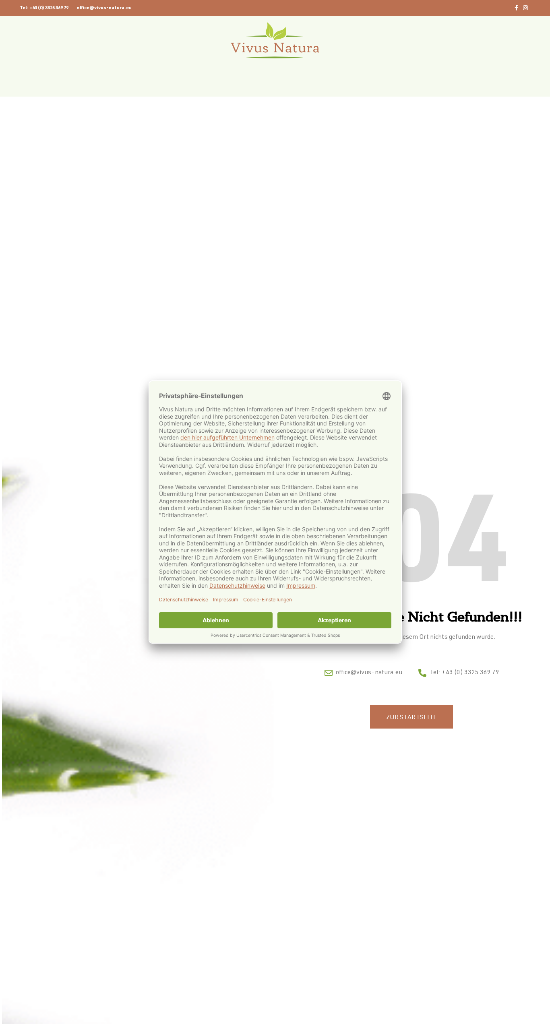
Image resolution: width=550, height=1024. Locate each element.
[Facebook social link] (516, 8)
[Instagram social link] (525, 8)
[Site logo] (275, 40)
